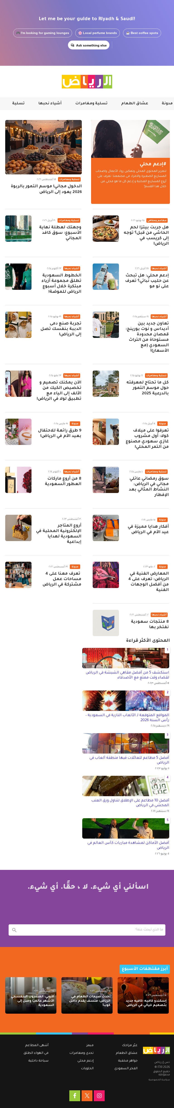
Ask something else (91, 45)
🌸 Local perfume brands (97, 33)
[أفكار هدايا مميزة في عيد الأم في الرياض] (106, 528)
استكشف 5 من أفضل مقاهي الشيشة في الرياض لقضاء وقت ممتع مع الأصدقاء (127, 675)
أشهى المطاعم (36, 1045)
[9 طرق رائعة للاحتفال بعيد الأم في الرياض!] (18, 432)
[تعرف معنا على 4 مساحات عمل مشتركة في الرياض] (18, 575)
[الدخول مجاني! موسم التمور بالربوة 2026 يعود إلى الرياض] (43, 147)
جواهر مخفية (128, 1061)
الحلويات (87, 1069)
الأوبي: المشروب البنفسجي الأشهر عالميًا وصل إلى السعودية (32, 1001)
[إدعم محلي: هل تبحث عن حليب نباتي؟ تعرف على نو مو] (106, 277)
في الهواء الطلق (36, 1053)
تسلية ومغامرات (91, 104)
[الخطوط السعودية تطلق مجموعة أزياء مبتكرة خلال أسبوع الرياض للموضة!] (18, 277)
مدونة (167, 104)
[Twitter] (87, 1095)
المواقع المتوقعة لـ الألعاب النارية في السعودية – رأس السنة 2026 (127, 717)
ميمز (90, 1045)
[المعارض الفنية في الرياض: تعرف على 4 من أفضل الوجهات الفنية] (106, 575)
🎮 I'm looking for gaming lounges (42, 33)
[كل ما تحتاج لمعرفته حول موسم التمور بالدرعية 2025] (106, 384)
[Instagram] (99, 1095)
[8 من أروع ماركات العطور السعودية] (18, 480)
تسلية (18, 104)
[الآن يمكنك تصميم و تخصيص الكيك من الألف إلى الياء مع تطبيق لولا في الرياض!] (18, 384)
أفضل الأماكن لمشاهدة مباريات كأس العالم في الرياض (128, 845)
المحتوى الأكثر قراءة (148, 641)
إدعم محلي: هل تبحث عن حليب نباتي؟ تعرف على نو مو (147, 281)
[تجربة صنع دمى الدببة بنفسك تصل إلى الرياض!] (18, 325)
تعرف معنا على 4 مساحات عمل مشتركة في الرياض (62, 579)
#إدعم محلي (153, 164)
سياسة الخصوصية (159, 1080)
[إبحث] (14, 930)
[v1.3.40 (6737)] (156, 1050)
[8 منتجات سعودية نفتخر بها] (106, 623)
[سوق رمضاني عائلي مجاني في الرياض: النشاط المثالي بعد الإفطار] (106, 480)
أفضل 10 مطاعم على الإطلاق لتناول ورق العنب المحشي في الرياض (130, 803)
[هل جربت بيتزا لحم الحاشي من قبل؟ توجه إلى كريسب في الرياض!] (106, 228)
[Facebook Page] (74, 1095)
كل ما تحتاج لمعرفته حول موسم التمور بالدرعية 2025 (147, 388)
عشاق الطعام (134, 104)
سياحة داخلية (38, 1061)
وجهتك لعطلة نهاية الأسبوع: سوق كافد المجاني (60, 233)
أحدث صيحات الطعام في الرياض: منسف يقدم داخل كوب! (89, 1001)
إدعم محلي (85, 1061)
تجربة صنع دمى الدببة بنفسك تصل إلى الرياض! (61, 329)
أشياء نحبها (50, 104)
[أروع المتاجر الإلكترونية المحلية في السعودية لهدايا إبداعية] (18, 528)
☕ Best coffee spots (142, 33)
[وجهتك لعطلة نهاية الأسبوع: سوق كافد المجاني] (18, 228)
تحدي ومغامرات (81, 1053)
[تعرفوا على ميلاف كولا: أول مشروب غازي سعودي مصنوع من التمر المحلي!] (106, 432)
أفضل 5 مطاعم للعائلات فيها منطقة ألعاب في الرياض (129, 760)
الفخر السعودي (126, 1069)
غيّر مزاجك (130, 1045)
